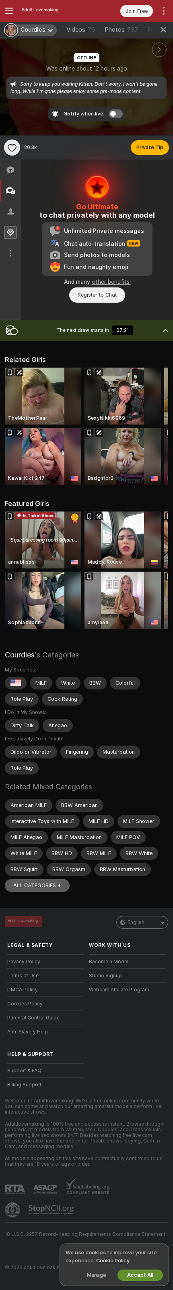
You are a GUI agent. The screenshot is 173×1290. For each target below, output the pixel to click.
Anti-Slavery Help (27, 1032)
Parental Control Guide (33, 1018)
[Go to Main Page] (52, 10)
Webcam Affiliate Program (119, 990)
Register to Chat (97, 295)
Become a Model (108, 961)
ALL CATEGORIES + (37, 885)
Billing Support (24, 1085)
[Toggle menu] (9, 11)
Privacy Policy (23, 961)
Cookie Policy (112, 1261)
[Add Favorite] (12, 148)
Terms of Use (23, 976)
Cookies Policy (25, 1004)
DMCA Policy (22, 990)
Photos (121, 29)
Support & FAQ (24, 1071)
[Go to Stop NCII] (52, 1210)
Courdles (20, 655)
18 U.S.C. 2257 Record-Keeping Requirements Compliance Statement (85, 1234)
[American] (16, 683)
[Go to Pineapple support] (13, 1209)
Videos (80, 29)
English (136, 922)
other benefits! (111, 282)
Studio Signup (105, 976)
